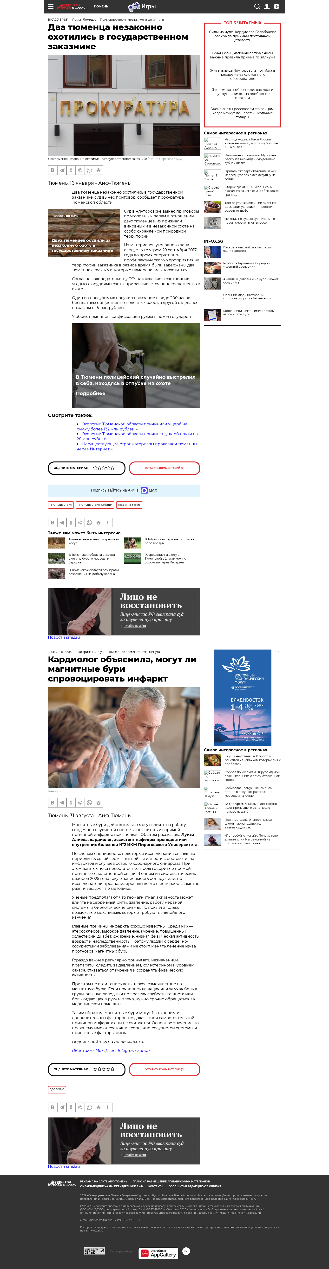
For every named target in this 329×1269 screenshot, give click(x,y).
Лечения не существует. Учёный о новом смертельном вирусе (250, 220)
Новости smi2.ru (64, 637)
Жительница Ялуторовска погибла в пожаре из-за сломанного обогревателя (242, 75)
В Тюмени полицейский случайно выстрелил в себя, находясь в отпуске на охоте (136, 380)
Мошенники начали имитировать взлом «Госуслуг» (248, 312)
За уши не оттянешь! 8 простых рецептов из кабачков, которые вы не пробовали (253, 760)
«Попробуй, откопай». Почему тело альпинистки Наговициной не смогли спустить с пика (251, 839)
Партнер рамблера (121, 1251)
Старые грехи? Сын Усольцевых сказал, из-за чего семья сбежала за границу (252, 190)
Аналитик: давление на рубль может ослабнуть (250, 281)
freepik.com (57, 791)
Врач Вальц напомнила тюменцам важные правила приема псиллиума (242, 55)
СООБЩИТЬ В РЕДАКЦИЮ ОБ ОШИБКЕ (195, 1186)
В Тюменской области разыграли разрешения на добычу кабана (94, 572)
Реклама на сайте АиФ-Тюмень (103, 1181)
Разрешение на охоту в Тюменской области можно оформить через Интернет (165, 558)
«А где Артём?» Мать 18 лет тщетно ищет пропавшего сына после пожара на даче (251, 807)
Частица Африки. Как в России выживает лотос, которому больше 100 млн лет (251, 143)
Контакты (155, 1186)
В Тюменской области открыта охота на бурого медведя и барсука (92, 558)
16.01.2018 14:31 (58, 19)
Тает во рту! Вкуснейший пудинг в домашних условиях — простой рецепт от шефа (250, 206)
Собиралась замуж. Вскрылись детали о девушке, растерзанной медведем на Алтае (249, 791)
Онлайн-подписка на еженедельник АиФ (111, 1186)
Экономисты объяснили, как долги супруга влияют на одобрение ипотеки (242, 94)
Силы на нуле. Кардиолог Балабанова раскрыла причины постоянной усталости (242, 36)
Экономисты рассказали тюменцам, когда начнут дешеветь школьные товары (242, 113)
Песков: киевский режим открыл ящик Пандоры (248, 249)
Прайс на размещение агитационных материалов (171, 1181)
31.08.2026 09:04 (60, 652)
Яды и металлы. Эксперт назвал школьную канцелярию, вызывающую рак (248, 823)
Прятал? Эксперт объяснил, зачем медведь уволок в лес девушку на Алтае (250, 175)
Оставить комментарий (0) (164, 468)
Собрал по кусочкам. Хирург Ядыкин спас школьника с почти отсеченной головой (253, 776)
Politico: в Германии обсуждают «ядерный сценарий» (246, 265)
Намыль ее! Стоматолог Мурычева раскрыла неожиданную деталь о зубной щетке (250, 159)
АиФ (179, 159)
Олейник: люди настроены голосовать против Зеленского (247, 296)
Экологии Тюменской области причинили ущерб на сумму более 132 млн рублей (132, 426)
